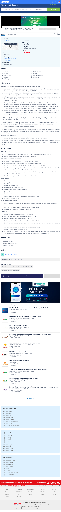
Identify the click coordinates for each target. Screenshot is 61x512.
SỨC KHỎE (42, 494)
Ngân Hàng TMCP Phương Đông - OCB (18, 380)
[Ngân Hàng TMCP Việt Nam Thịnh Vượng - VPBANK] (5, 319)
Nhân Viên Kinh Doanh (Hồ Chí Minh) (19, 360)
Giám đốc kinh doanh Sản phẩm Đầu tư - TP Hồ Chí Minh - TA (17, 266)
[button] (56, 2)
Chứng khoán (7, 58)
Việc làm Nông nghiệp (8, 419)
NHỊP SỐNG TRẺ (30, 489)
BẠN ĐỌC (54, 491)
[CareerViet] (53, 482)
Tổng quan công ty (12, 34)
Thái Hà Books (12, 362)
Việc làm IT (6, 468)
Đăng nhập (57, 4)
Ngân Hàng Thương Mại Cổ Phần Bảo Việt (19, 327)
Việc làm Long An (7, 444)
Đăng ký (51, 4)
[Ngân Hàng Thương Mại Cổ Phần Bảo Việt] (5, 328)
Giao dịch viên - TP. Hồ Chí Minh (18, 325)
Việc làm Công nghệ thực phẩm (11, 425)
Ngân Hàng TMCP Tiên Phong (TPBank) (18, 388)
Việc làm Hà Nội (7, 438)
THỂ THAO (42, 489)
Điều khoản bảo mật (26, 508)
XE (18, 494)
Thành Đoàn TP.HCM (35, 506)
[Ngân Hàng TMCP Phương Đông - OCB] (5, 381)
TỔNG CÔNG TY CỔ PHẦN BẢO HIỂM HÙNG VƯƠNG (21, 344)
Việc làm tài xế (7, 470)
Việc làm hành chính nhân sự (10, 472)
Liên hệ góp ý (35, 508)
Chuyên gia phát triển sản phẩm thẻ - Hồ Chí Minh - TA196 (25, 316)
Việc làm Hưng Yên (8, 450)
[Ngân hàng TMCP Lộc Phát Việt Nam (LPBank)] (5, 337)
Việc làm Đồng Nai (7, 442)
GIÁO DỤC (54, 489)
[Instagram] (55, 485)
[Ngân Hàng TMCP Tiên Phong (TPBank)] (5, 390)
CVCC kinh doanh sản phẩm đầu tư (10, 270)
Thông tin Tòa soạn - (26, 506)
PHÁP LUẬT (7, 496)
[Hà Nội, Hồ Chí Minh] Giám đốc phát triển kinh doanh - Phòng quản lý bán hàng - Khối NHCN (32, 387)
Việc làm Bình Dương (8, 440)
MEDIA (7, 489)
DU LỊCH (19, 496)
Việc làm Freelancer (8, 466)
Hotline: (43, 508)
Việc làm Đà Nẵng (7, 446)
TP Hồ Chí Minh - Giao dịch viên (17, 352)
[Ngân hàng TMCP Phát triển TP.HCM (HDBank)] (5, 354)
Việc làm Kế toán (7, 411)
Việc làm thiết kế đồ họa (9, 474)
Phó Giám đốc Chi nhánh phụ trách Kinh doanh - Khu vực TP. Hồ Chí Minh (29, 307)
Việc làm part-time (8, 462)
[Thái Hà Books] (5, 363)
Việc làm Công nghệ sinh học (10, 421)
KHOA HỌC (42, 491)
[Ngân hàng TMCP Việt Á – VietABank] (5, 310)
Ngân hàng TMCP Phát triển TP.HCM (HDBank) (20, 353)
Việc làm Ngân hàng (8, 417)
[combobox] (11, 9)
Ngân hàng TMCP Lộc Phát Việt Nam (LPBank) (20, 336)
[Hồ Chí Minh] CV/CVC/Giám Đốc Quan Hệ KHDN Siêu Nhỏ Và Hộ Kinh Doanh (30, 334)
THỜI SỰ (7, 491)
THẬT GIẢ (54, 494)
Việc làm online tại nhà (9, 460)
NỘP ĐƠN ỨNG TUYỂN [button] (47, 29)
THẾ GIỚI (7, 494)
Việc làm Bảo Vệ (7, 415)
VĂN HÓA (30, 491)
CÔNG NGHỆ (19, 491)
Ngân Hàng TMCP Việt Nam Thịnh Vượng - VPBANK (18, 29)
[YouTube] (59, 485)
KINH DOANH (19, 489)
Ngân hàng (13, 58)
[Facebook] (52, 485)
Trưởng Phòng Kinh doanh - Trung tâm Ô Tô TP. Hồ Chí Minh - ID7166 (28, 369)
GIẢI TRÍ (30, 494)
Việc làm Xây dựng (7, 413)
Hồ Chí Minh (7, 40)
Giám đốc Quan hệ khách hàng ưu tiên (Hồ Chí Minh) (23, 378)
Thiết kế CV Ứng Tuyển (11, 254)
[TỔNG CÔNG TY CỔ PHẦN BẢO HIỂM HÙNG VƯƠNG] (5, 346)
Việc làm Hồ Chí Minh (8, 435)
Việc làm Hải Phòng (8, 448)
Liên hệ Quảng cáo (17, 508)
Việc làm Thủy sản (7, 423)
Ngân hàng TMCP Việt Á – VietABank (18, 309)
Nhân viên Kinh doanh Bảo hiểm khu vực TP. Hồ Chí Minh (24, 343)
